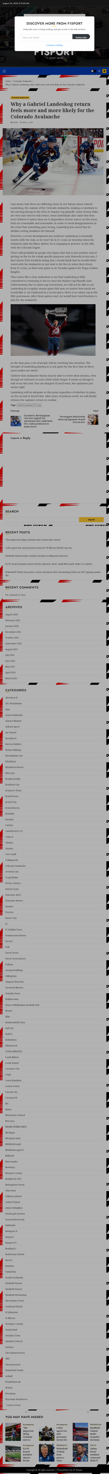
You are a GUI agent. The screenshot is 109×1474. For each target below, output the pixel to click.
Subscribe (81, 37)
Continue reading (54, 45)
